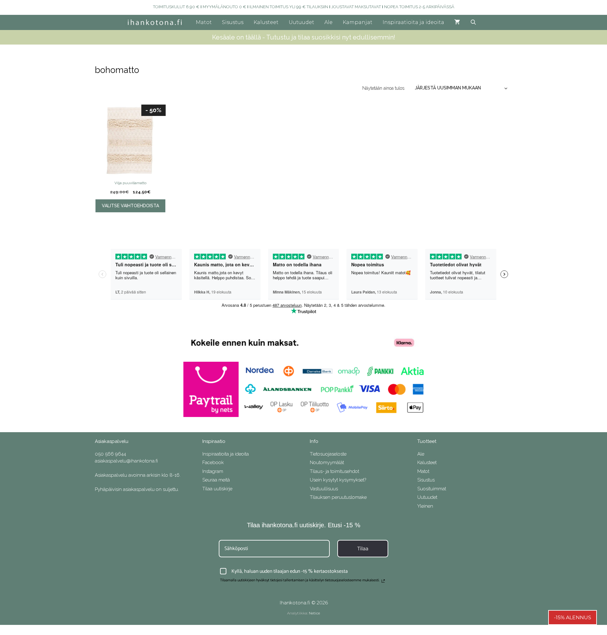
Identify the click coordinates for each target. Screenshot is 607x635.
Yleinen (425, 506)
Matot (204, 22)
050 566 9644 (110, 454)
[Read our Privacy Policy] (383, 581)
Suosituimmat (431, 489)
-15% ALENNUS (572, 617)
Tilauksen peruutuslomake (338, 497)
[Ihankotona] (156, 22)
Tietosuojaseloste (328, 454)
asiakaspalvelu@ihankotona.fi (126, 461)
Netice (314, 613)
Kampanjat (357, 22)
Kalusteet (266, 22)
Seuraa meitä (216, 480)
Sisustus (232, 22)
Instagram (212, 471)
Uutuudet (301, 22)
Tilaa (362, 549)
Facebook (213, 462)
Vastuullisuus (324, 489)
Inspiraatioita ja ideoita (413, 22)
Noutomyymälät (327, 462)
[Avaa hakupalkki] (473, 22)
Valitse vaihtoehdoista (130, 205)
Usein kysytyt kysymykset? (338, 480)
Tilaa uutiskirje (217, 489)
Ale (328, 22)
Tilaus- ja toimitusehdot (334, 471)
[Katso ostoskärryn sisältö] (457, 22)
